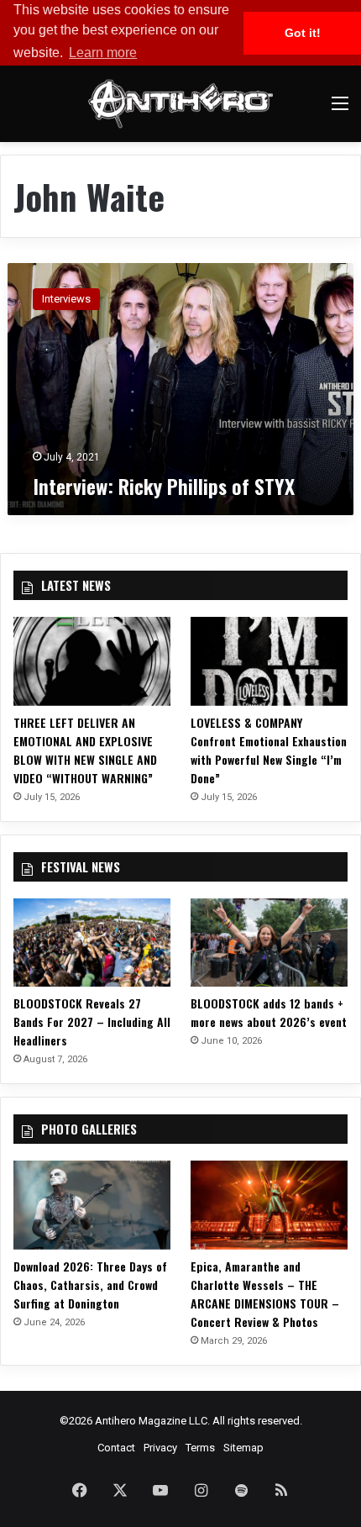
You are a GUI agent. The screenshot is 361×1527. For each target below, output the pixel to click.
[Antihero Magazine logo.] (180, 103)
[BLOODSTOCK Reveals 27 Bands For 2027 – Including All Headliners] (91, 942)
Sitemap (243, 1447)
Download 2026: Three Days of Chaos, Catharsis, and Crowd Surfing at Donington (90, 1284)
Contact (116, 1447)
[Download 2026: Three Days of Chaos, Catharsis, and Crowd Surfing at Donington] (91, 1205)
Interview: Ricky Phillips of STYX (164, 486)
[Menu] (340, 110)
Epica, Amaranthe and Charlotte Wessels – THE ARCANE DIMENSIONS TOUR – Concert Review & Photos (265, 1293)
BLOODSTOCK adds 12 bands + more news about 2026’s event (269, 1012)
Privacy (160, 1447)
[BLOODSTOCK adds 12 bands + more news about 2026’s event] (269, 942)
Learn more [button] (103, 52)
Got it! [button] (303, 32)
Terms (200, 1447)
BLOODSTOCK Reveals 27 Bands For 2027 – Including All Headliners (91, 1021)
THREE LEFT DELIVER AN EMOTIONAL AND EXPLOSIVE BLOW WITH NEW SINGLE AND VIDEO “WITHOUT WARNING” (85, 750)
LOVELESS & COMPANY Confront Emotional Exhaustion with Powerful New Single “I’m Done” (269, 750)
